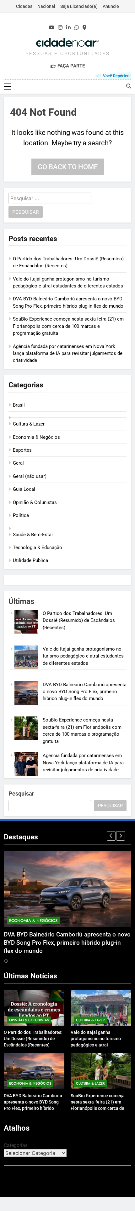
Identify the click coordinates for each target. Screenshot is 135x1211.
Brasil (19, 405)
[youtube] (51, 28)
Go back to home (68, 167)
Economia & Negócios (36, 437)
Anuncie (111, 6)
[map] (84, 28)
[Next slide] (120, 836)
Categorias (16, 1145)
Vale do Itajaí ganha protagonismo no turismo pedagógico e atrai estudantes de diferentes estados (83, 656)
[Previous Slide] (111, 836)
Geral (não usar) (29, 476)
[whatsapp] (77, 28)
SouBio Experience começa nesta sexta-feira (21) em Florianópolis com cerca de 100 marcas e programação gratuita (68, 326)
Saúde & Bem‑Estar (33, 534)
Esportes (22, 450)
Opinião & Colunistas (35, 502)
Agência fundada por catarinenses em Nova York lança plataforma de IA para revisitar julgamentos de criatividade (67, 353)
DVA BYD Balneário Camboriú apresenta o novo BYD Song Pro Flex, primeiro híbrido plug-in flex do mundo (85, 692)
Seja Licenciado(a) (79, 6)
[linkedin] (68, 28)
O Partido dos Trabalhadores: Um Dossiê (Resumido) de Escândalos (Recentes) (79, 620)
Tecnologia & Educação (37, 547)
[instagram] (60, 28)
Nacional (46, 6)
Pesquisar (21, 793)
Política (21, 515)
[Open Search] (128, 86)
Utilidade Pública (30, 560)
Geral (18, 463)
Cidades (24, 6)
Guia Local (24, 489)
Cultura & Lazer (29, 424)
